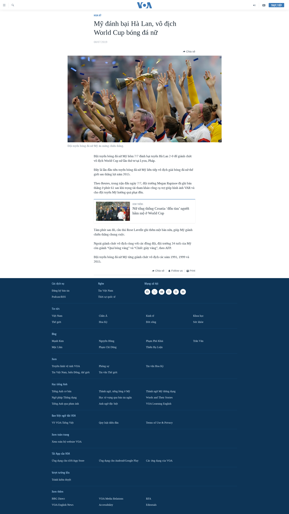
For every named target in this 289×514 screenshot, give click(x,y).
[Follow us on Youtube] (162, 292)
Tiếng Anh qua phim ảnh (65, 403)
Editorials (151, 504)
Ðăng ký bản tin (60, 290)
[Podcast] (176, 292)
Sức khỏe (198, 322)
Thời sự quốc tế (106, 297)
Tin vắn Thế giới (108, 372)
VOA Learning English (158, 403)
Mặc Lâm (57, 347)
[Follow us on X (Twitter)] (154, 292)
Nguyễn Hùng (106, 341)
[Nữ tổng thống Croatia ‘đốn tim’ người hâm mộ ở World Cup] (113, 211)
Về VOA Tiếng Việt (63, 422)
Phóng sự (104, 366)
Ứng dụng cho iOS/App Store (68, 460)
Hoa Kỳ (97, 15)
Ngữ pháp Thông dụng (64, 397)
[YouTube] (264, 5)
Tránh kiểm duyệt (61, 479)
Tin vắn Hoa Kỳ (155, 366)
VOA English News (62, 504)
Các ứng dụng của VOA (159, 460)
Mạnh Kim (58, 341)
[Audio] (254, 5)
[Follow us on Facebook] (147, 292)
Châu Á (103, 316)
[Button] (189, 51)
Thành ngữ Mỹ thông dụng (161, 391)
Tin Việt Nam (105, 290)
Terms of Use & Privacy (159, 422)
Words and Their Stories (159, 397)
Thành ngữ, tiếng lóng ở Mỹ (114, 391)
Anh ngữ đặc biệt (108, 403)
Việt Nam (57, 316)
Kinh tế (150, 316)
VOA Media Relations (111, 498)
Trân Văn (198, 341)
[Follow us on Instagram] (169, 292)
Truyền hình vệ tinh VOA (66, 366)
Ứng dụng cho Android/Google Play (118, 460)
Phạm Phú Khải (154, 341)
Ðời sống (151, 322)
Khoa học (198, 316)
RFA (148, 498)
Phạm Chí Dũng (108, 347)
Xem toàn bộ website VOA (67, 441)
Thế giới (56, 322)
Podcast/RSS (59, 297)
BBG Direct (58, 498)
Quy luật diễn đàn (108, 422)
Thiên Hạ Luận (154, 347)
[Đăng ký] (183, 292)
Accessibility (106, 504)
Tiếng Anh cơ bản (61, 391)
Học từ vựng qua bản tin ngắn (115, 397)
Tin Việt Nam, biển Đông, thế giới (71, 372)
